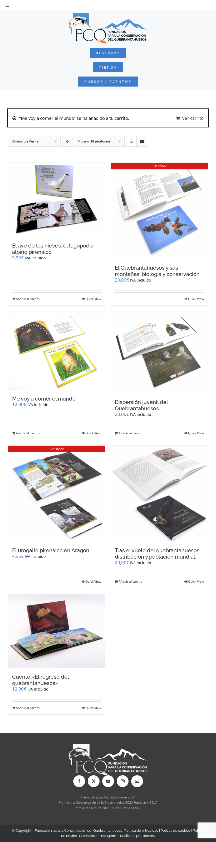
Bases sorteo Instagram (97, 836)
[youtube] (108, 781)
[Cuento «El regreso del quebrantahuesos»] (56, 631)
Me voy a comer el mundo (44, 399)
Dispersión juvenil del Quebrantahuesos (141, 405)
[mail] (137, 781)
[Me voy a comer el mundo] (56, 350)
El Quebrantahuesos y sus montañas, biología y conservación (157, 271)
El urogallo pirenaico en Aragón (50, 550)
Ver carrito (193, 118)
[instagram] (123, 781)
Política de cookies (175, 831)
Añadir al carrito (28, 299)
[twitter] (94, 781)
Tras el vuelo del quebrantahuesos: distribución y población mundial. (157, 553)
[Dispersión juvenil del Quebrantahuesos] (159, 352)
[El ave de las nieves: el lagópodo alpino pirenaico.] (56, 200)
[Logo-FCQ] (108, 15)
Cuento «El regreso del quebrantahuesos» (40, 680)
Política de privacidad (141, 831)
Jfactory (149, 836)
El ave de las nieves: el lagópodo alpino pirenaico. (52, 248)
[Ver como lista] (142, 141)
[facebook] (79, 781)
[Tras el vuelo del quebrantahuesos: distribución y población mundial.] (159, 494)
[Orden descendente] (67, 141)
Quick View (93, 299)
